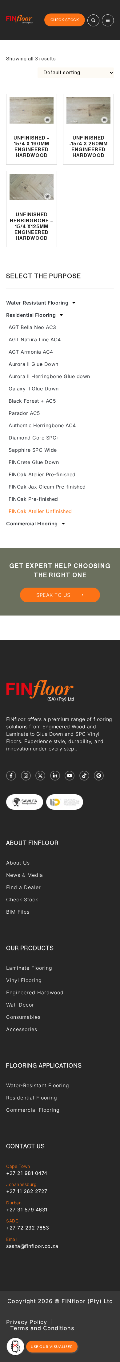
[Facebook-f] (11, 776)
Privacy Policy (26, 1322)
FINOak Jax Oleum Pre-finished (47, 487)
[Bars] (108, 20)
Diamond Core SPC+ (34, 438)
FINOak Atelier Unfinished (40, 511)
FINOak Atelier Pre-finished (42, 474)
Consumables (23, 1017)
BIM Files (18, 912)
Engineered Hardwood (35, 992)
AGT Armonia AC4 (31, 352)
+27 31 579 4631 (27, 1210)
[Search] (93, 20)
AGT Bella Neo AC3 (32, 327)
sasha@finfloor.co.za (32, 1246)
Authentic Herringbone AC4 (42, 425)
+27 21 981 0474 (26, 1173)
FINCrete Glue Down (34, 462)
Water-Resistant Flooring (37, 303)
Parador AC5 (24, 413)
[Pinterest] (99, 776)
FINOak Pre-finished (33, 499)
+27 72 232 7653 (27, 1228)
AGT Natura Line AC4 (35, 339)
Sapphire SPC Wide (33, 450)
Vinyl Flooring (24, 980)
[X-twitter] (40, 776)
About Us (18, 863)
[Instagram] (26, 776)
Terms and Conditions (42, 1328)
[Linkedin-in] (55, 776)
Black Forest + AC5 (32, 401)
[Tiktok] (84, 776)
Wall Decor (20, 1005)
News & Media (24, 875)
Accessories (21, 1029)
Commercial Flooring (32, 523)
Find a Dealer (23, 887)
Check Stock (22, 899)
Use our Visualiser (52, 1346)
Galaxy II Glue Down (34, 389)
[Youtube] (69, 776)
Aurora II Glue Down (33, 364)
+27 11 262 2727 (26, 1191)
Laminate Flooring (29, 968)
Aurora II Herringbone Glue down (49, 376)
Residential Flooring (31, 315)
